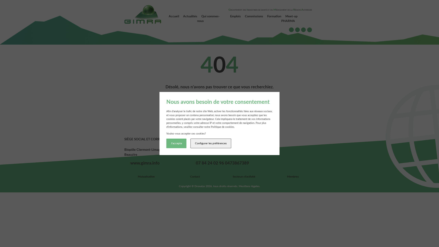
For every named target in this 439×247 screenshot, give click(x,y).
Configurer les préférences (211, 143)
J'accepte (176, 143)
